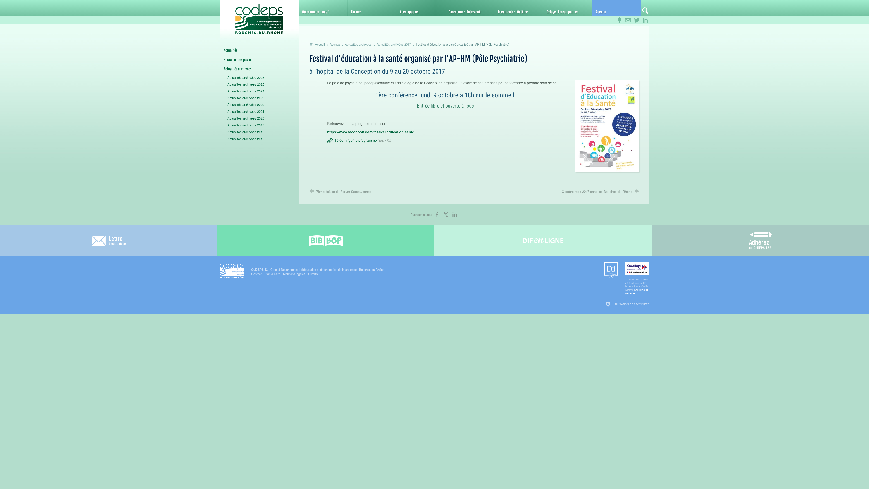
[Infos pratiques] (619, 20)
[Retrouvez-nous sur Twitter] (636, 20)
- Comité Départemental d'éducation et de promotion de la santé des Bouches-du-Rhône (317, 269)
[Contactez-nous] (628, 20)
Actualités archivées (358, 44)
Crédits (313, 274)
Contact (256, 274)
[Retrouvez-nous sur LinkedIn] (645, 20)
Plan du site (272, 274)
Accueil (320, 44)
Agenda (335, 44)
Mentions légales (294, 274)
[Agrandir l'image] (607, 125)
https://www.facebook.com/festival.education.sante (370, 131)
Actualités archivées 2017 (394, 44)
